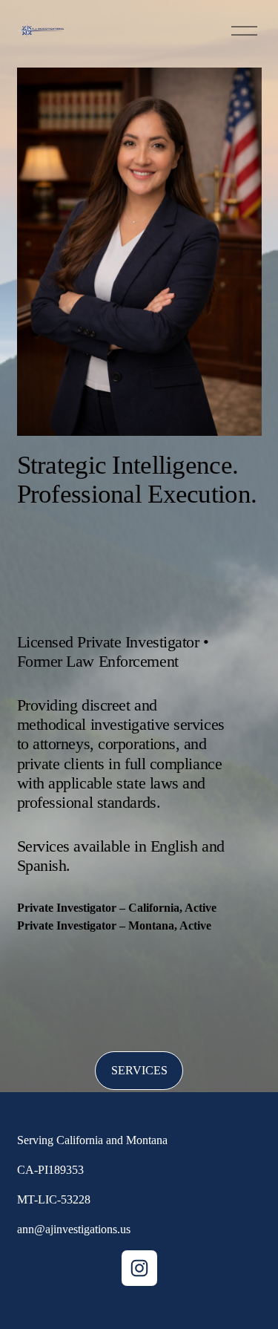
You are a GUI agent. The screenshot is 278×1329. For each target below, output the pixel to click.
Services (139, 1070)
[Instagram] (139, 1268)
